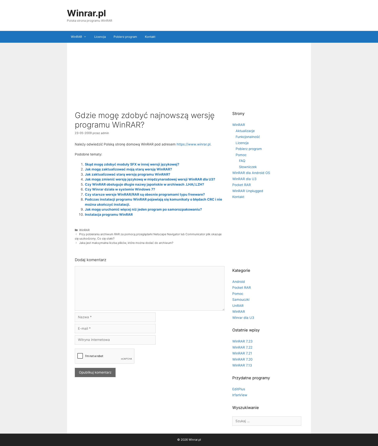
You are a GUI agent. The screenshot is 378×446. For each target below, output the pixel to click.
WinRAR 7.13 (242, 365)
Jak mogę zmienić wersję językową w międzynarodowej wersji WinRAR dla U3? (150, 179)
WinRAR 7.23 (242, 341)
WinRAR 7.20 (242, 359)
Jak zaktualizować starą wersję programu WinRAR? (127, 174)
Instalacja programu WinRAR (109, 215)
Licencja (100, 37)
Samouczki (240, 300)
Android (238, 282)
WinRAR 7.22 (242, 347)
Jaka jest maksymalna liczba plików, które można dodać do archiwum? (126, 242)
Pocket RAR (241, 185)
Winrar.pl (86, 13)
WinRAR (76, 37)
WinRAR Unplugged (247, 191)
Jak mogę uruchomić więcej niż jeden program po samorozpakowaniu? (143, 209)
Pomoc (241, 155)
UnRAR (238, 306)
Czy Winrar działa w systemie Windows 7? (120, 189)
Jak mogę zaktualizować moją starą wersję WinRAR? (128, 169)
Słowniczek (248, 167)
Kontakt (150, 37)
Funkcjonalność (248, 137)
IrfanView (239, 395)
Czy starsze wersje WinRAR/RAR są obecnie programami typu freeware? (145, 194)
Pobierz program (125, 37)
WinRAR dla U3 (244, 179)
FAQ (242, 161)
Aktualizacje (245, 131)
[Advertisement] (189, 78)
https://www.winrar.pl (193, 144)
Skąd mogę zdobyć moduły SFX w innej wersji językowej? (132, 164)
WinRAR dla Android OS (251, 173)
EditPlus (238, 389)
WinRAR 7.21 (242, 353)
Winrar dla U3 (243, 318)
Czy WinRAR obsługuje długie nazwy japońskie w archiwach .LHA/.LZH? (144, 184)
